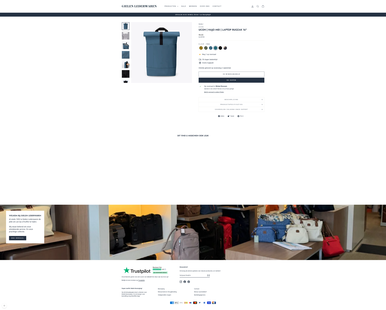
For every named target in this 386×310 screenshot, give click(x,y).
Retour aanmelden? (200, 292)
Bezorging (161, 289)
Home (201, 24)
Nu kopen (231, 80)
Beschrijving (231, 99)
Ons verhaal (17, 238)
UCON (201, 27)
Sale (183, 6)
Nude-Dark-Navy (225, 48)
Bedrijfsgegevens (199, 295)
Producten (171, 6)
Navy (211, 48)
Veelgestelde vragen (164, 295)
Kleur (204, 44)
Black (220, 48)
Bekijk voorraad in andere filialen (214, 92)
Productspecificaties (231, 104)
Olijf (201, 48)
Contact (217, 6)
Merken (193, 6)
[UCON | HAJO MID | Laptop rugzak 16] (132, 192)
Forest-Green (206, 48)
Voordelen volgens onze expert (231, 109)
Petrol (216, 48)
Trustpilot (141, 280)
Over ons (205, 6)
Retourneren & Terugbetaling (167, 292)
